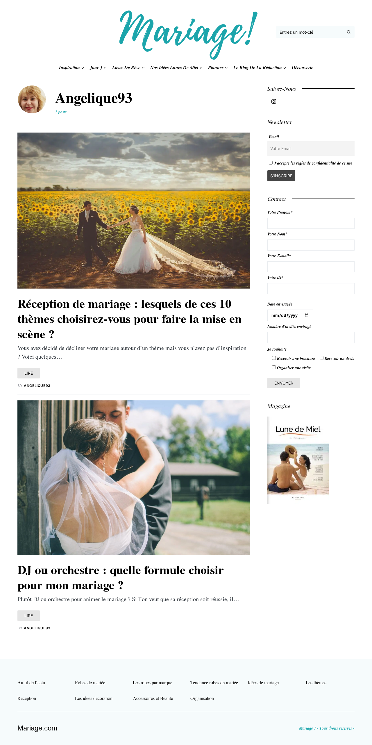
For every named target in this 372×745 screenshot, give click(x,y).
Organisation (202, 698)
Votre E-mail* (279, 256)
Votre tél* (275, 278)
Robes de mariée (90, 682)
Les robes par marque (152, 682)
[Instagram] (273, 101)
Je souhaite (277, 349)
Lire (28, 373)
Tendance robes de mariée (214, 682)
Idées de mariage (263, 682)
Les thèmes (316, 682)
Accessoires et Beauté (153, 698)
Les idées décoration (93, 698)
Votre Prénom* (280, 212)
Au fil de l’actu (31, 682)
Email (274, 137)
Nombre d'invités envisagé (289, 326)
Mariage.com (37, 728)
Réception (26, 698)
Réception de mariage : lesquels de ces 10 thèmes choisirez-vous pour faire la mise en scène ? (129, 318)
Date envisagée (279, 304)
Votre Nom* (277, 234)
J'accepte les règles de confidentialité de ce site (313, 163)
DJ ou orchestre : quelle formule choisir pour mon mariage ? (120, 577)
